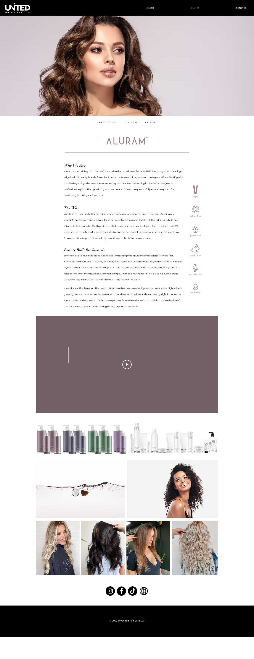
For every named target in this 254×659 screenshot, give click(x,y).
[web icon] (143, 591)
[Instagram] (110, 591)
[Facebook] (121, 591)
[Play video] (127, 364)
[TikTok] (132, 591)
